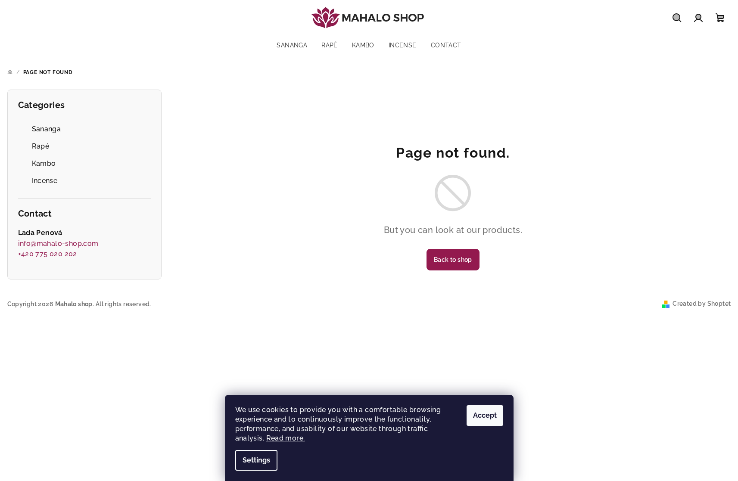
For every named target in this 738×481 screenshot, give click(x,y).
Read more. (285, 438)
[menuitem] (292, 45)
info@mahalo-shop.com (58, 243)
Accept (485, 415)
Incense (45, 181)
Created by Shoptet (702, 303)
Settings (256, 460)
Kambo (44, 163)
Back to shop (453, 259)
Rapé (41, 146)
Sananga (46, 129)
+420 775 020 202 (47, 254)
